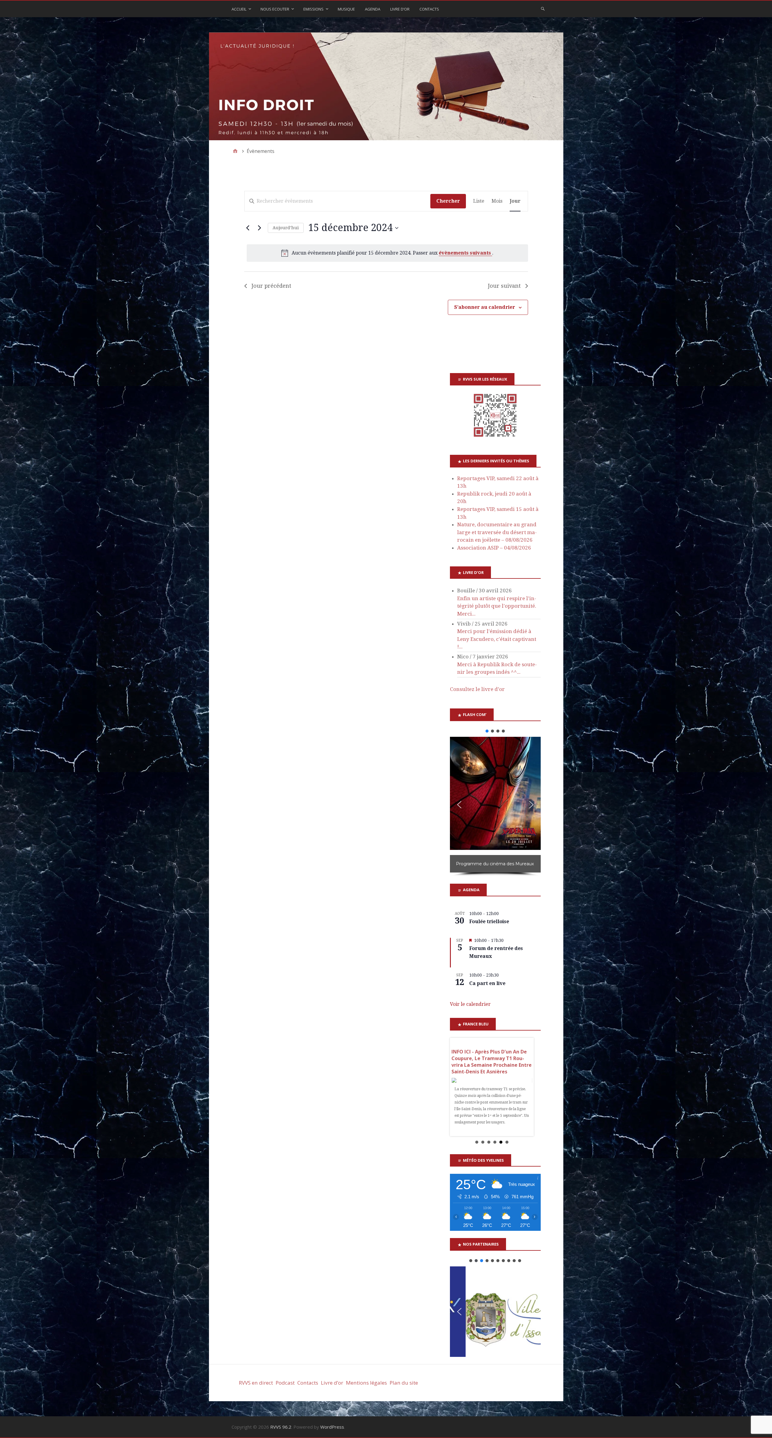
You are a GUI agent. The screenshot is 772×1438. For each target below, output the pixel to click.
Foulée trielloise (489, 921)
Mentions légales (366, 1389)
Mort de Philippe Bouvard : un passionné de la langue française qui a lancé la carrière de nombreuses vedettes (490, 1061)
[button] (487, 731)
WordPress (332, 1433)
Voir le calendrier (470, 1004)
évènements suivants (465, 253)
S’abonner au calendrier (484, 307)
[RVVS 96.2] (386, 86)
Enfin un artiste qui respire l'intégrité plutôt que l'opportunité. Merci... (496, 606)
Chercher (448, 201)
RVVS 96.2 (280, 1433)
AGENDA (372, 9)
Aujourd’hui (286, 227)
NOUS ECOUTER (275, 9)
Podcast (285, 1389)
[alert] (387, 253)
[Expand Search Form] (542, 8)
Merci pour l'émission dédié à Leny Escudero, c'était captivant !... (496, 639)
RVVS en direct (256, 1389)
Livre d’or (332, 1389)
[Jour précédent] (248, 228)
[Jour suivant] (259, 228)
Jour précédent (271, 286)
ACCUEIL (239, 9)
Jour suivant (504, 286)
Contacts (429, 9)
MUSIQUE (346, 9)
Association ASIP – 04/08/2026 (494, 548)
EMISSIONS (313, 9)
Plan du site (404, 1389)
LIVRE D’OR (400, 9)
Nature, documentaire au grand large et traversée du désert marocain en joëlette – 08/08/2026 (497, 532)
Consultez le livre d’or (477, 689)
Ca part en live (487, 983)
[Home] (235, 151)
